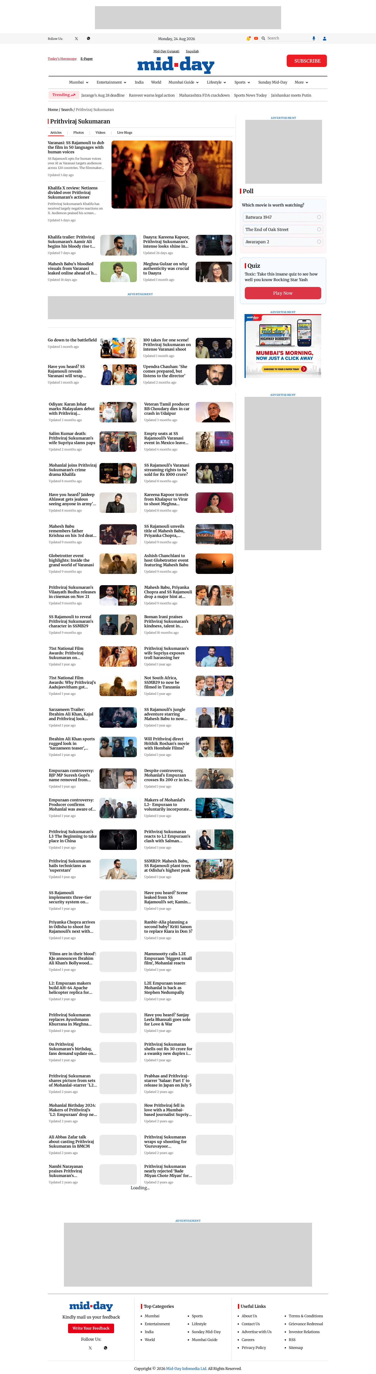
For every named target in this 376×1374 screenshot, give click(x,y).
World (156, 82)
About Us (249, 1316)
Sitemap (296, 1347)
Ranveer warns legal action (152, 95)
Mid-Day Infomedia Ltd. (186, 1368)
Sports (240, 82)
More (299, 82)
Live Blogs (124, 132)
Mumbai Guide (181, 82)
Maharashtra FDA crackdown (204, 95)
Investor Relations (304, 1332)
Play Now (283, 293)
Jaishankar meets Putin (291, 95)
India (139, 82)
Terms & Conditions (306, 1316)
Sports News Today (250, 95)
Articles (56, 132)
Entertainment (109, 82)
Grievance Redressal (306, 1324)
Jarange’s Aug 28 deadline (103, 95)
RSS (292, 1339)
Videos (100, 132)
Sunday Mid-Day (272, 82)
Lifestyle (214, 82)
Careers (248, 1339)
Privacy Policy (254, 1347)
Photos (78, 132)
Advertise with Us (257, 1332)
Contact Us (251, 1324)
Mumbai (76, 82)
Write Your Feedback (91, 1328)
